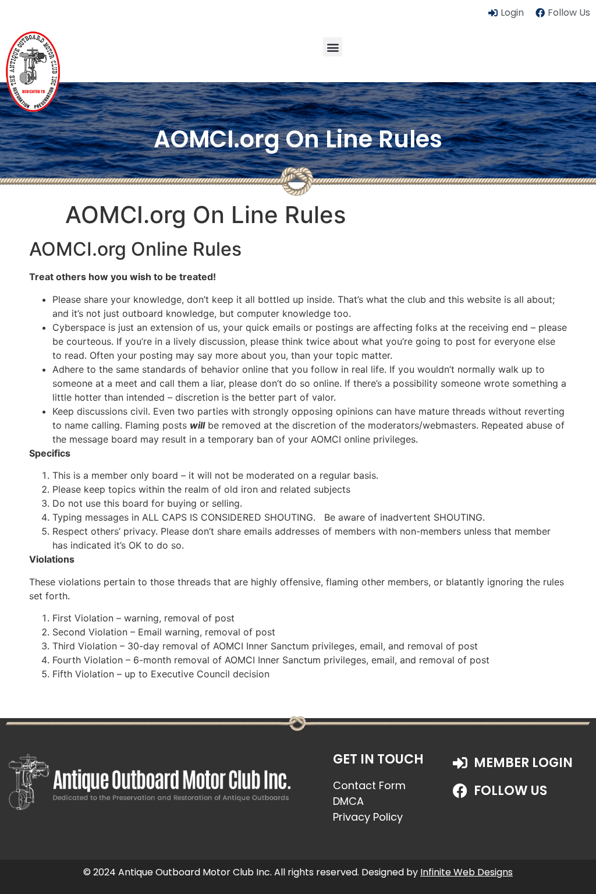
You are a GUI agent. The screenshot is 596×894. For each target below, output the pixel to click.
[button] (332, 46)
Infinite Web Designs (466, 872)
